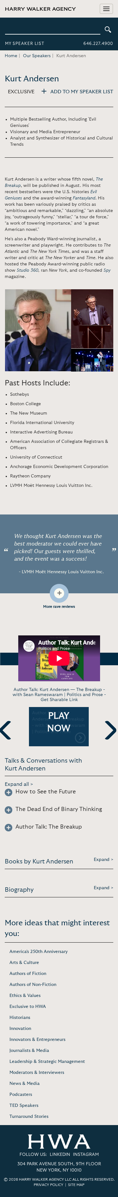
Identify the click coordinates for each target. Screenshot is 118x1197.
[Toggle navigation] (106, 9)
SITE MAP (76, 1185)
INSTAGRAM (86, 1154)
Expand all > (19, 784)
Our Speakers (37, 56)
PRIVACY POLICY (48, 1185)
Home (11, 56)
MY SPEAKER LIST (24, 44)
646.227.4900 (98, 44)
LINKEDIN (60, 1154)
